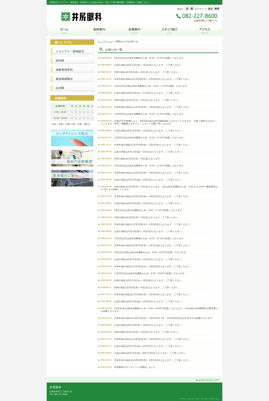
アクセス (204, 30)
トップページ (105, 41)
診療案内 (134, 30)
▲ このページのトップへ (208, 379)
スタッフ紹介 (169, 30)
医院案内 (99, 30)
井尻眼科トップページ (64, 30)
